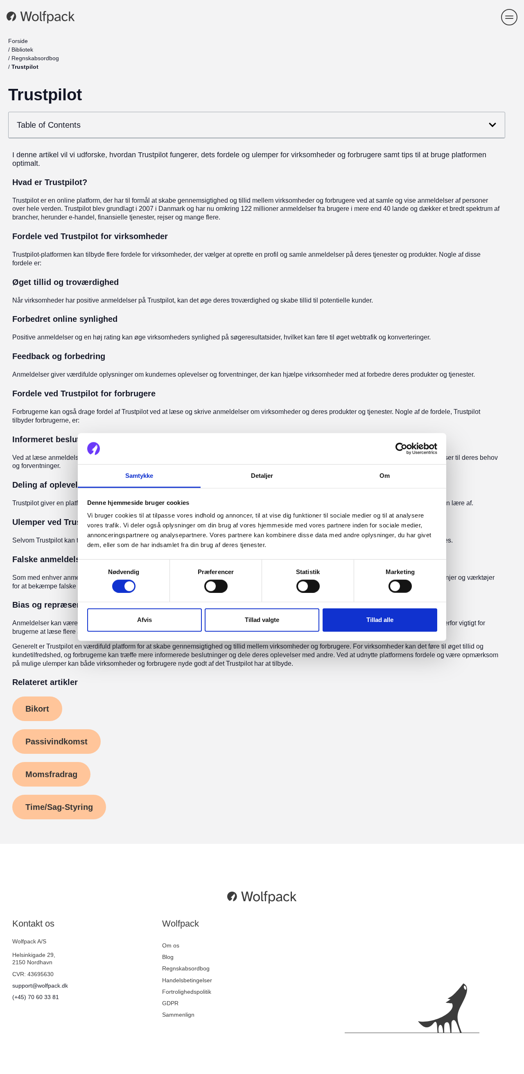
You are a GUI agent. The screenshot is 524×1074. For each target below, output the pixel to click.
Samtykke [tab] (139, 475)
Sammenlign (178, 1014)
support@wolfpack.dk (40, 985)
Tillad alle (379, 619)
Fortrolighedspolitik (186, 991)
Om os (170, 945)
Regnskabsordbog (35, 58)
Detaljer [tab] (262, 475)
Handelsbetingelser (187, 980)
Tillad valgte (262, 619)
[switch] (216, 585)
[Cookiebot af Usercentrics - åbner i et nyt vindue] (401, 449)
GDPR (170, 1003)
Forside (18, 41)
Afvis (144, 619)
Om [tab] (384, 475)
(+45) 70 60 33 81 (35, 997)
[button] (509, 17)
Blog (168, 957)
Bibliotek (22, 49)
